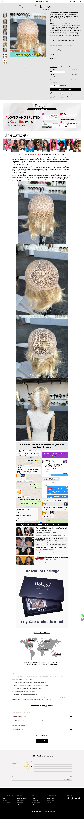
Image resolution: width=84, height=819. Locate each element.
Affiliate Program (50, 798)
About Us (34, 798)
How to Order (5, 804)
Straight (53, 61)
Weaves (61, 7)
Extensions (35, 7)
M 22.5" (53, 76)
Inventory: (63, 85)
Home (6, 7)
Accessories (74, 7)
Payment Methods (20, 800)
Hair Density (53, 79)
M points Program (50, 800)
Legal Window (49, 804)
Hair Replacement (28, 7)
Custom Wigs (67, 7)
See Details (52, 97)
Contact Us (5, 798)
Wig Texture (53, 58)
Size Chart (5, 800)
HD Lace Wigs (19, 7)
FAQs (18, 804)
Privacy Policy (35, 800)
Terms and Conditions (36, 802)
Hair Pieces (56, 7)
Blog (78, 7)
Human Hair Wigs (12, 7)
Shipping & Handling (21, 798)
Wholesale (49, 802)
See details (45, 1)
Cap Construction (6, 802)
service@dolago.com (58, 50)
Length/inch (53, 64)
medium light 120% (54, 82)
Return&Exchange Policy (22, 802)
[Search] (11, 1)
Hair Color (52, 69)
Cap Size (52, 74)
